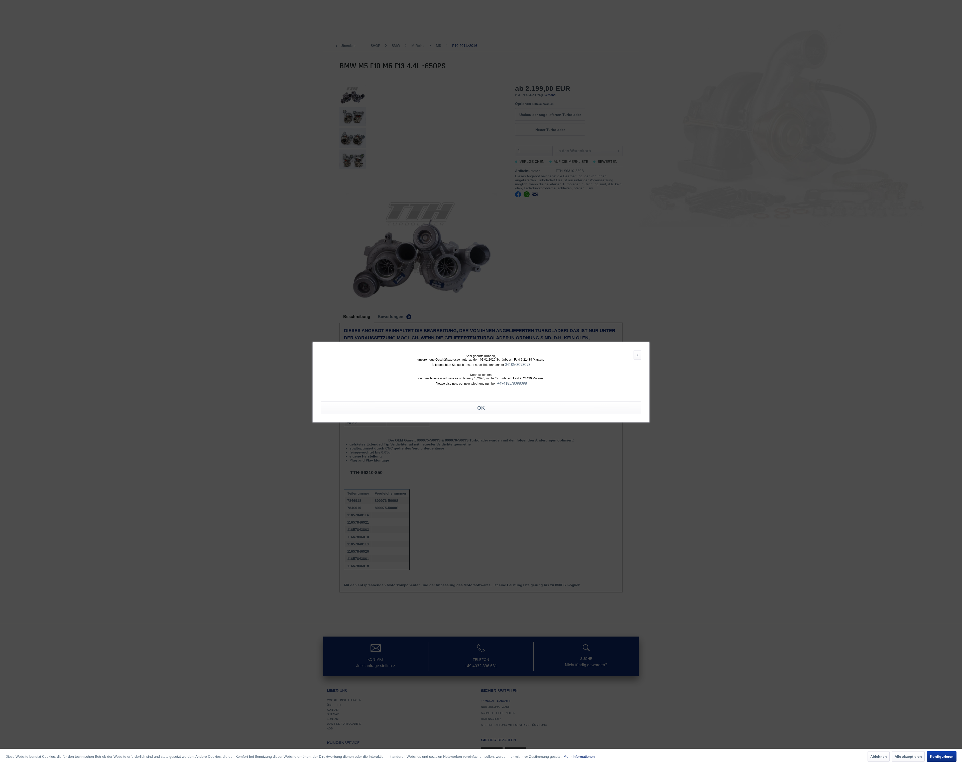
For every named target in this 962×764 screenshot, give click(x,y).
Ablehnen (878, 756)
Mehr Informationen (579, 756)
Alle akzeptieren (908, 756)
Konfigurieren (941, 756)
